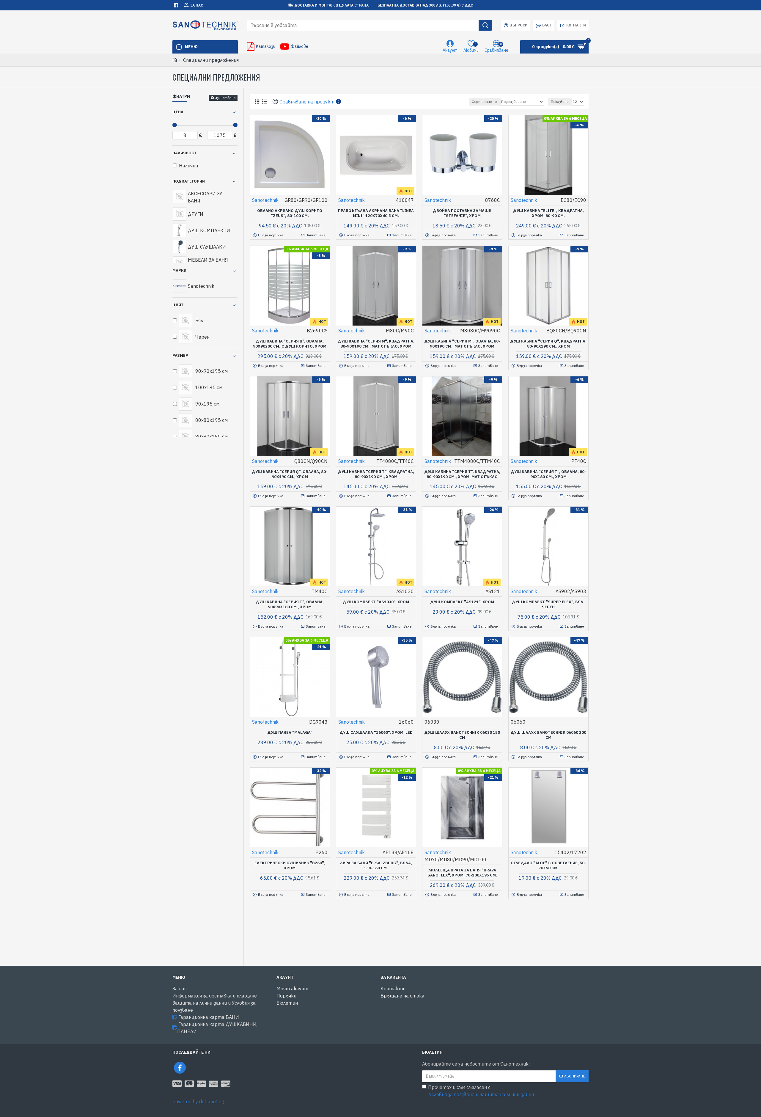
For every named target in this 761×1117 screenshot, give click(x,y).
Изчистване (225, 97)
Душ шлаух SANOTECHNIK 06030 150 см (462, 735)
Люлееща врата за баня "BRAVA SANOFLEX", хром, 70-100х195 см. (462, 873)
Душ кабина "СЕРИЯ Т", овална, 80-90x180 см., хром (548, 474)
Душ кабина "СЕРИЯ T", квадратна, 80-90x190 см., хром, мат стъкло (462, 474)
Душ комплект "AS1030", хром (376, 602)
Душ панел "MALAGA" (289, 732)
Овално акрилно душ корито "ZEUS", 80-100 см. (289, 213)
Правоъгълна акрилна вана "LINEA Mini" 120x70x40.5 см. (376, 213)
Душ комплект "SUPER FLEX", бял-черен (548, 604)
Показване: (560, 101)
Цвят (178, 304)
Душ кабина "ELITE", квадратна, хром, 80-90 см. (548, 213)
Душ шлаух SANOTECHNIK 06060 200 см (548, 735)
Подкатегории (188, 181)
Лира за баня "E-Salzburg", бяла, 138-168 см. (376, 866)
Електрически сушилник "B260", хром (289, 866)
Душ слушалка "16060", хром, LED (376, 732)
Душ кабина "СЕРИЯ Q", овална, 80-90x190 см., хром (290, 474)
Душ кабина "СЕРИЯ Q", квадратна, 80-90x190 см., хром (548, 344)
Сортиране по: (485, 101)
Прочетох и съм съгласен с (481, 1090)
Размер (180, 355)
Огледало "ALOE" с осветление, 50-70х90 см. (548, 866)
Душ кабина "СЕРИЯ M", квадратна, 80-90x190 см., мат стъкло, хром (376, 344)
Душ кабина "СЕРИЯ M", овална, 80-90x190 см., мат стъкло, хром (462, 344)
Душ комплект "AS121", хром (462, 602)
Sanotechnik (265, 200)
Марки (179, 270)
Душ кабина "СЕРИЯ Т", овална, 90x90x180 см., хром (290, 604)
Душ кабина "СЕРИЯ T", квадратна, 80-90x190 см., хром (376, 474)
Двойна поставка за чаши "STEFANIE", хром (462, 213)
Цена (177, 111)
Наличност (184, 152)
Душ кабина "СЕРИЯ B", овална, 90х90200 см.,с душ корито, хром (289, 344)
